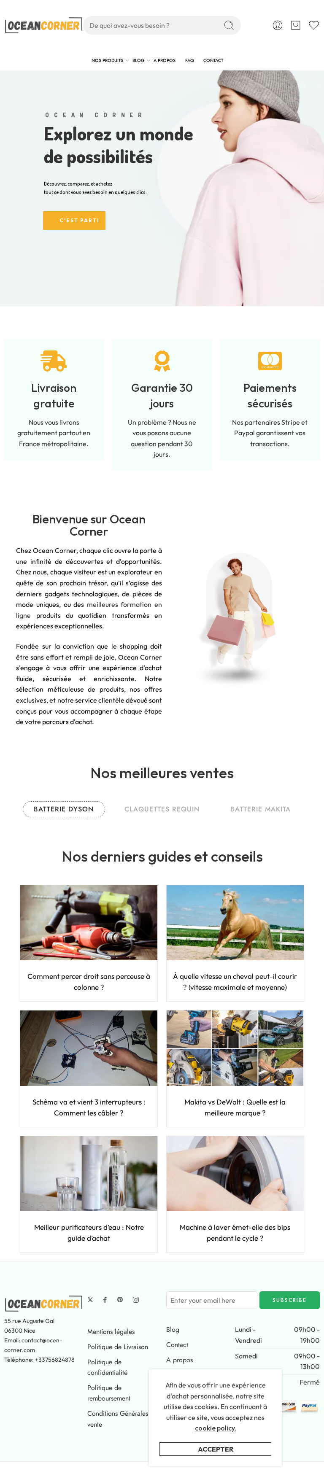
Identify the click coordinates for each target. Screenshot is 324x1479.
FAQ (189, 60)
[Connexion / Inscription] (278, 25)
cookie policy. (215, 1428)
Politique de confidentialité (107, 1367)
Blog (172, 1329)
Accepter (215, 1449)
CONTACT (213, 60)
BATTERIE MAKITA (260, 809)
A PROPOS (165, 60)
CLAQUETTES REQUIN (162, 809)
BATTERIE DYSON (64, 809)
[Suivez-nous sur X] (90, 1300)
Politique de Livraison (117, 1347)
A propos (179, 1360)
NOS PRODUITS (107, 60)
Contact (177, 1345)
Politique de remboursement (108, 1393)
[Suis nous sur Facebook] (105, 1299)
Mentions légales (111, 1331)
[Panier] (296, 25)
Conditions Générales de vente (122, 1419)
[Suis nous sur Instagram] (136, 1300)
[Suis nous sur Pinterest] (120, 1299)
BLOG (138, 60)
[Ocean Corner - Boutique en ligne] (43, 25)
